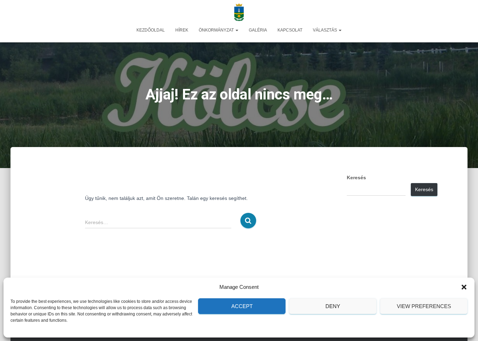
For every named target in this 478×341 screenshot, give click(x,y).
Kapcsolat (289, 30)
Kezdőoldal (150, 30)
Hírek (181, 30)
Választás (325, 30)
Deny (332, 306)
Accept (242, 306)
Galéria (258, 30)
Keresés (356, 177)
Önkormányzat (217, 30)
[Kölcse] (239, 12)
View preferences (424, 306)
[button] (464, 287)
